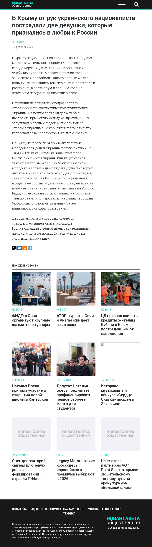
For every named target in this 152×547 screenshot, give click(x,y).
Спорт (102, 5)
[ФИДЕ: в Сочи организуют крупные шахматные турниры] (31, 304)
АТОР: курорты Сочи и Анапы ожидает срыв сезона (75, 320)
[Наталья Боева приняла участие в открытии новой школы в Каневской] (31, 375)
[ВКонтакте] (19, 248)
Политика (11, 5)
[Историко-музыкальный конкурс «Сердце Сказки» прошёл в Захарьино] (120, 375)
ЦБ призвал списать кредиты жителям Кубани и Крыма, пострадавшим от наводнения (119, 325)
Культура (107, 379)
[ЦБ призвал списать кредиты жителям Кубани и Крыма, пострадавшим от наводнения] (120, 304)
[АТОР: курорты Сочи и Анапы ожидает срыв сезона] (76, 304)
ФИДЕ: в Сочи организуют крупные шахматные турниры (31, 320)
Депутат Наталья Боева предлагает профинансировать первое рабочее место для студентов (74, 397)
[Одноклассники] (24, 248)
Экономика (54, 5)
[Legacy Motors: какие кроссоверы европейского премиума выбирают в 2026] (76, 449)
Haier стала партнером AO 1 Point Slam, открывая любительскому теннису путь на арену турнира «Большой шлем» (120, 474)
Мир (117, 509)
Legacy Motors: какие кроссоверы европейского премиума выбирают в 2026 (76, 470)
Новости (18, 41)
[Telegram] (30, 248)
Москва (93, 509)
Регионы (18, 379)
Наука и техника (80, 5)
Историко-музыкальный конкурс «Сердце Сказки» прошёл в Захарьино (117, 395)
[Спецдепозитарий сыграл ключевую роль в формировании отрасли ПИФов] (31, 449)
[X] (14, 248)
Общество (64, 379)
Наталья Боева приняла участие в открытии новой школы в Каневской (30, 393)
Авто (60, 454)
